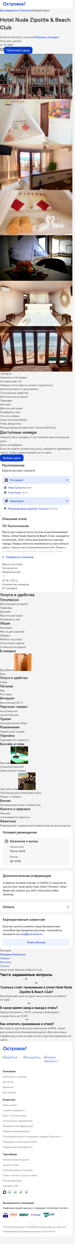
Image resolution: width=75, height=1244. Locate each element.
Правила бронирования (16, 1131)
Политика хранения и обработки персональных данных (34, 1226)
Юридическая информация (18, 1126)
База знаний (10, 1105)
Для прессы (9, 1092)
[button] (36, 76)
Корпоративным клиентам (18, 1170)
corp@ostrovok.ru (31, 934)
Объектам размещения (16, 1159)
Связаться (19, 954)
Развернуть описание (19, 557)
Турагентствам (11, 1164)
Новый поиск (41, 10)
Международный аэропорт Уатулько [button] (28, 508)
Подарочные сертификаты (18, 1147)
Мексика (5, 962)
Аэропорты (17, 501)
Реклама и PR (10, 1185)
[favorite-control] (2, 50)
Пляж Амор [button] (14, 492)
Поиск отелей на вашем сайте (20, 1175)
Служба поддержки (14, 1110)
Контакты (8, 1081)
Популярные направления (17, 1120)
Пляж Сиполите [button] (16, 487)
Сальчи (4, 966)
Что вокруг (17, 480)
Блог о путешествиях (15, 1115)
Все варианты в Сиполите (16, 10)
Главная (5, 958)
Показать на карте (47, 37)
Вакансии (8, 1087)
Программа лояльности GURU (20, 1141)
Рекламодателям (12, 1180)
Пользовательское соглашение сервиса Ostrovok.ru (32, 1136)
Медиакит (6, 954)
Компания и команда (15, 1076)
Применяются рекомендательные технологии (29, 1231)
